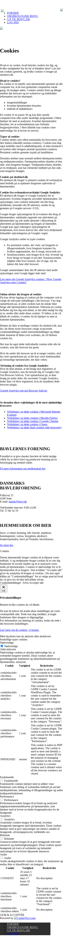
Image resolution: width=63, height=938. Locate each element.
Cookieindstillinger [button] (10, 582)
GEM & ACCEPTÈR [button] (12, 914)
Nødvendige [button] (7, 642)
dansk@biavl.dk (18, 501)
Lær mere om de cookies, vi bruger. (19, 629)
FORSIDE (13, 12)
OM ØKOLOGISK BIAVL (22, 16)
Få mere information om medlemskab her (22, 468)
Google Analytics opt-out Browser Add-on (23, 390)
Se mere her (7, 545)
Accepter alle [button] (36, 582)
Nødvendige (11, 646)
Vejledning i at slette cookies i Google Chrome (32, 421)
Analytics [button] (5, 815)
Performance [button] (7, 796)
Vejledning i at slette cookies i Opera (27, 424)
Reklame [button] (5, 835)
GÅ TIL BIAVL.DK (18, 19)
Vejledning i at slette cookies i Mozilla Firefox (32, 417)
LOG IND (13, 22)
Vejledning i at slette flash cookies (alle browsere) (34, 427)
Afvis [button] (25, 582)
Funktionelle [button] (7, 777)
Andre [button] (3, 854)
